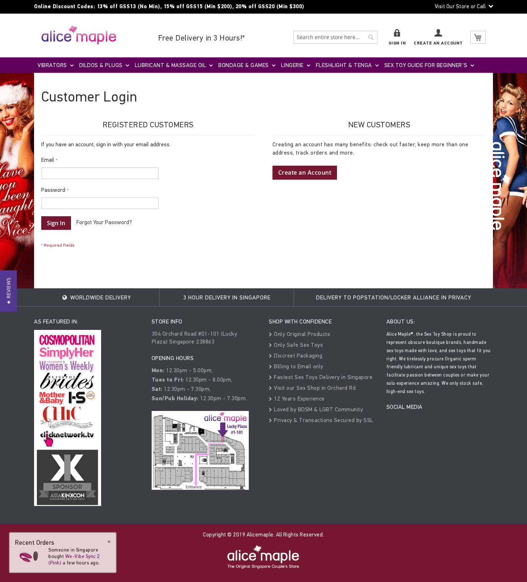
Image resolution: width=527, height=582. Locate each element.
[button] (8, 291)
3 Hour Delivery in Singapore (227, 297)
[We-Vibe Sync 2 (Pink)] (29, 556)
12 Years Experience (298, 398)
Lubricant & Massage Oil (170, 65)
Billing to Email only (297, 366)
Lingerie (292, 65)
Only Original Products (301, 334)
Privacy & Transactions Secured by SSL (323, 420)
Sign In (397, 43)
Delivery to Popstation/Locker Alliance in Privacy (393, 297)
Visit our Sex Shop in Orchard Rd (314, 387)
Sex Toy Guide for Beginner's (425, 65)
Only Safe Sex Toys (297, 344)
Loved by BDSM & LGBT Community (317, 409)
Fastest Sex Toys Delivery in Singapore (322, 377)
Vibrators (52, 65)
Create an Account (438, 43)
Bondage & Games (243, 65)
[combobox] (335, 37)
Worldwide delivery (99, 297)
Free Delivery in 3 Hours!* (201, 38)
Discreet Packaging (297, 355)
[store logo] (79, 34)
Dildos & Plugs (101, 65)
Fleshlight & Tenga (344, 65)
